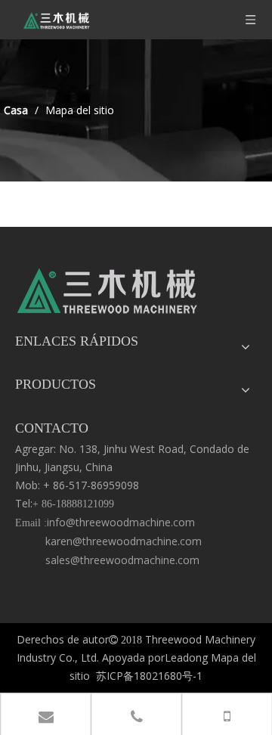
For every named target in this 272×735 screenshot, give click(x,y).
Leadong (186, 657)
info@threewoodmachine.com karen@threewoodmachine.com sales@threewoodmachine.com (108, 541)
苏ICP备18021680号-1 (149, 675)
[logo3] (107, 294)
